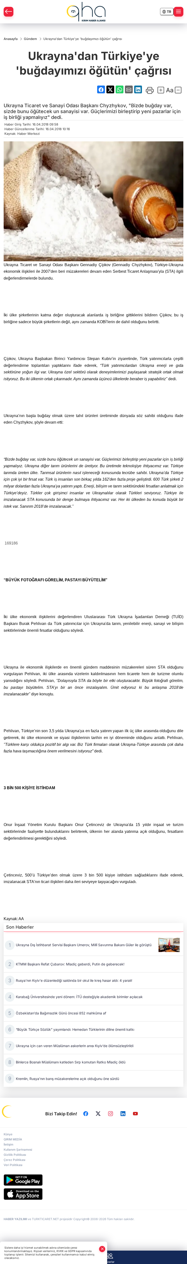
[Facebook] (86, 1113)
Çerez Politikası (14, 1160)
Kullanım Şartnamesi (18, 1149)
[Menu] (178, 12)
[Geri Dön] (8, 12)
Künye (8, 1134)
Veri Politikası (13, 1165)
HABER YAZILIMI (15, 1219)
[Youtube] (135, 1113)
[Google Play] (93, 1180)
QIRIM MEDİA (13, 1139)
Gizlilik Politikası (15, 1155)
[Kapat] (102, 1249)
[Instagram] (110, 1113)
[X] (98, 1113)
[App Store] (93, 1194)
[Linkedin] (123, 1113)
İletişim (8, 1144)
